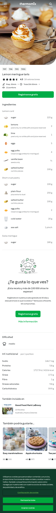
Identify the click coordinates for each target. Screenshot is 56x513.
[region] (28, 491)
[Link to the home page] (28, 5)
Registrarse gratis (28, 94)
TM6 (11, 69)
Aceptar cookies (28, 508)
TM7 (4, 69)
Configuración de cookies (28, 493)
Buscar (51, 7)
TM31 (23, 69)
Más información (28, 321)
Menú (5, 7)
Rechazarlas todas (28, 500)
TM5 (16, 69)
